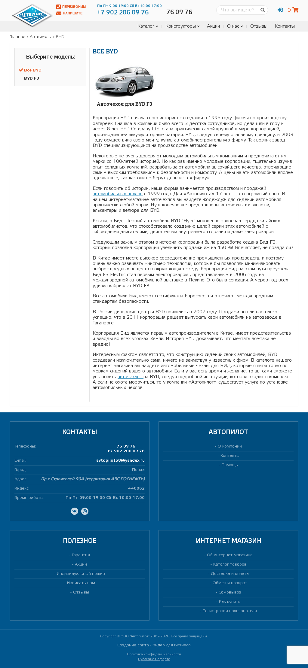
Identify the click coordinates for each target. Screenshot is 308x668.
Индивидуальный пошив (81, 574)
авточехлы (130, 377)
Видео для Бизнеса (171, 645)
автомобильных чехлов (118, 194)
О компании (230, 446)
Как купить (230, 602)
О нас (233, 26)
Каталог (145, 26)
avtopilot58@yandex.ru (120, 461)
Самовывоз (230, 592)
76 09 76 (126, 446)
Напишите (72, 13)
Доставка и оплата (230, 574)
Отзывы (258, 26)
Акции (213, 26)
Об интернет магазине (230, 555)
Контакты (285, 26)
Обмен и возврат (230, 583)
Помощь (230, 465)
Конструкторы (180, 26)
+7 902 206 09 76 (126, 451)
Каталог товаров (230, 564)
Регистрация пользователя (230, 611)
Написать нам (81, 583)
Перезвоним (74, 6)
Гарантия (81, 555)
